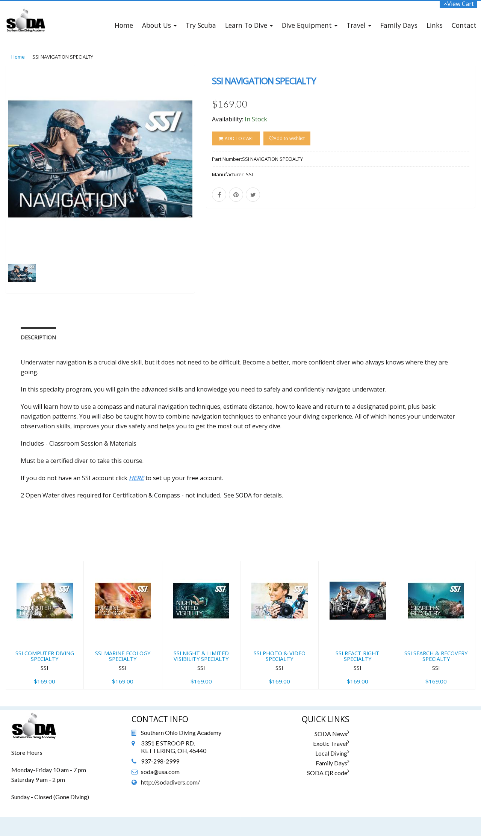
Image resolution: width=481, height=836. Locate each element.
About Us (157, 25)
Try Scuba (201, 25)
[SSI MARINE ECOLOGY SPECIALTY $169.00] (123, 566)
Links (435, 25)
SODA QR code (327, 772)
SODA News (331, 733)
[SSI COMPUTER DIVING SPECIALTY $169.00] (44, 566)
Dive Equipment (308, 25)
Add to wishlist (289, 138)
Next (212, 189)
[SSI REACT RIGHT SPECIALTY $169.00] (357, 566)
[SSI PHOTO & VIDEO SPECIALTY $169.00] (279, 566)
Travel (357, 25)
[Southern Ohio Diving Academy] (25, 10)
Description (38, 337)
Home (124, 25)
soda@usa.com (160, 771)
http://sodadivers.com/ (170, 782)
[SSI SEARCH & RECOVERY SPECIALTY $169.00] (436, 566)
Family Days (398, 25)
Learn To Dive (247, 25)
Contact (464, 25)
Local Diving (331, 753)
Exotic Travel (330, 743)
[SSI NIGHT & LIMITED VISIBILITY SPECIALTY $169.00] (201, 566)
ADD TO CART (239, 138)
